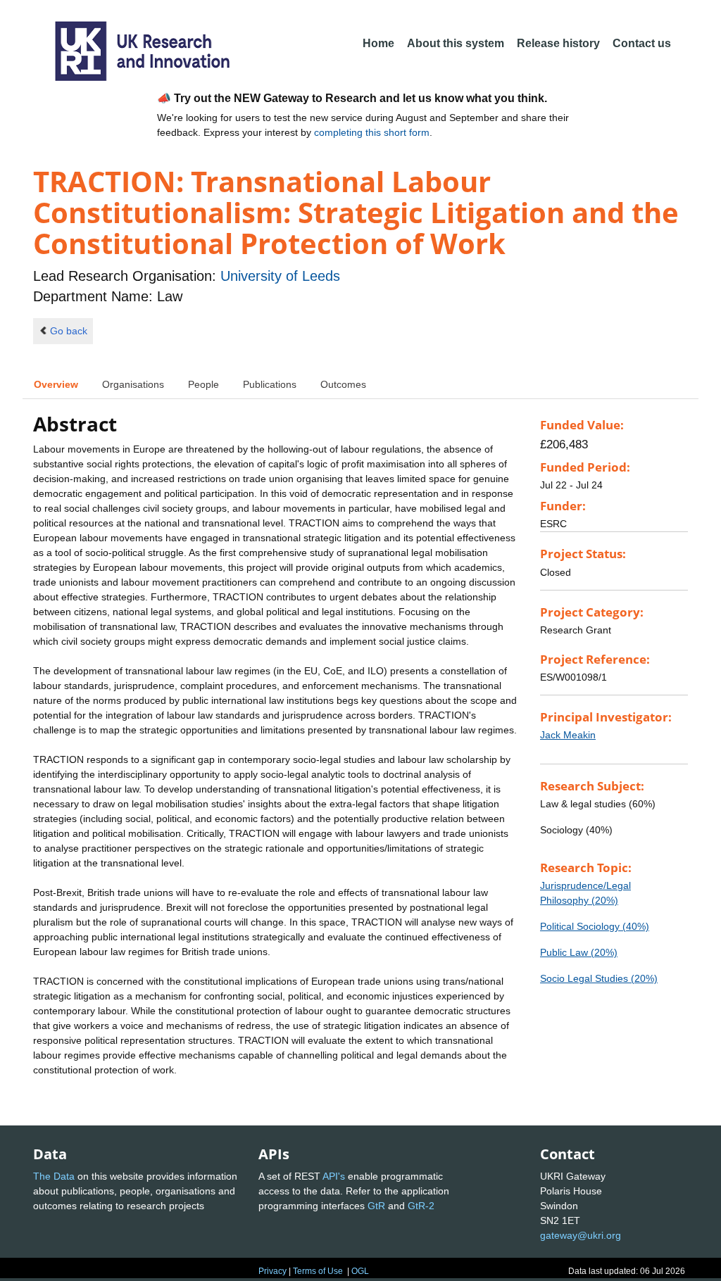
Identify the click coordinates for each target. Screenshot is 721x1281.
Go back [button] (68, 330)
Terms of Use (318, 1271)
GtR (376, 1205)
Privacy (272, 1271)
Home (378, 43)
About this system (455, 43)
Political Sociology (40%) (594, 926)
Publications (269, 384)
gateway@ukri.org (580, 1235)
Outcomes (343, 384)
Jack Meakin (568, 734)
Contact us (642, 43)
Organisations (133, 384)
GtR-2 (421, 1205)
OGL (360, 1271)
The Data (54, 1176)
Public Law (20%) (578, 952)
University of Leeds (280, 276)
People (203, 384)
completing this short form (372, 132)
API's (333, 1176)
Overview (56, 384)
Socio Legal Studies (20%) (599, 978)
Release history (558, 43)
